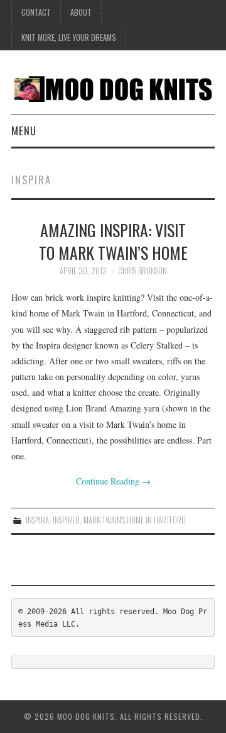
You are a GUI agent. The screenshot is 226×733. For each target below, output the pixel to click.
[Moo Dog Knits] (113, 87)
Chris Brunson (142, 271)
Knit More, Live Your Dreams (68, 37)
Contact (36, 12)
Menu (23, 130)
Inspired (66, 520)
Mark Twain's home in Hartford (134, 520)
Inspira (37, 520)
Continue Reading (113, 481)
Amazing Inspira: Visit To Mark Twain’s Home (113, 241)
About (81, 12)
